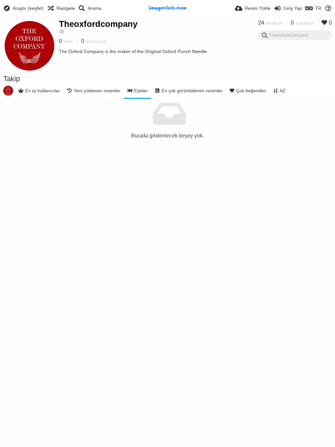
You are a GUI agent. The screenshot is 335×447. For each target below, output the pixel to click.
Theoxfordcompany (98, 24)
